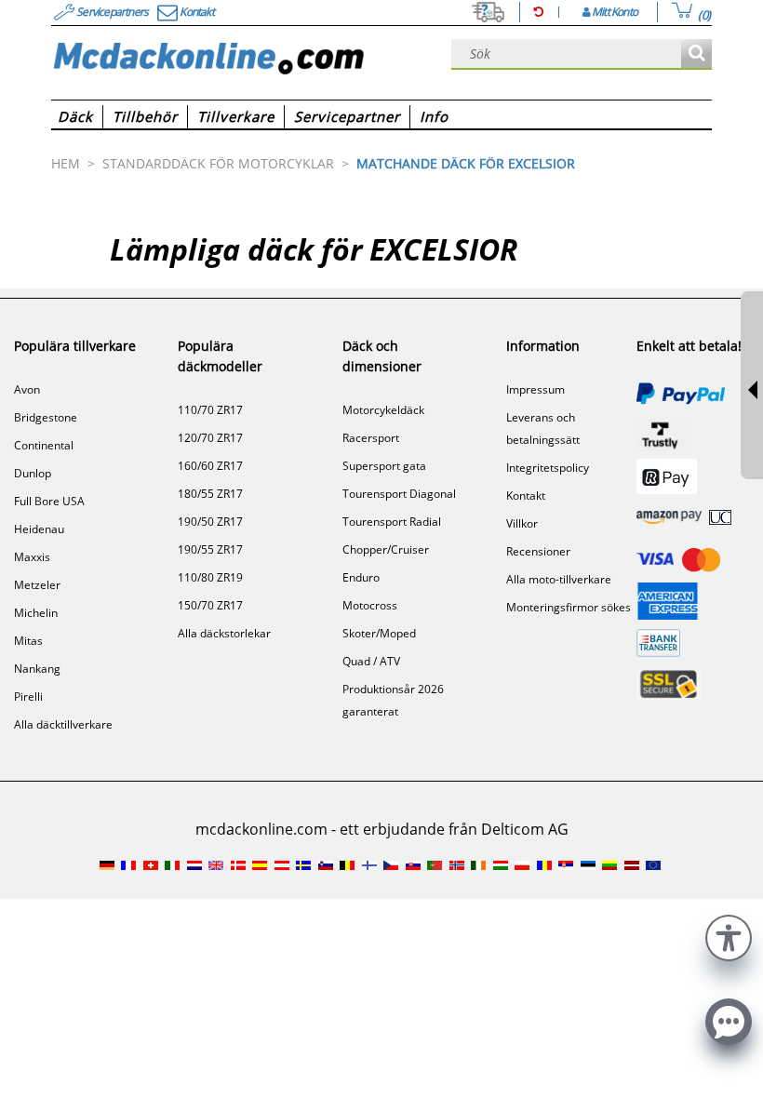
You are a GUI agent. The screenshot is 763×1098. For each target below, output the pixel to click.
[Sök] (696, 54)
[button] (728, 935)
